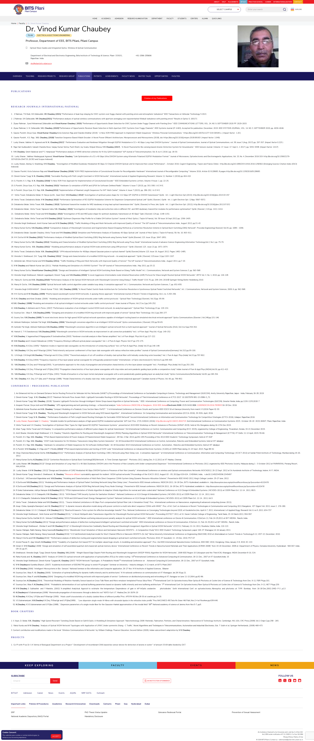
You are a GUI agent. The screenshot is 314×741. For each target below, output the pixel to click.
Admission (119, 19)
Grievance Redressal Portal (169, 712)
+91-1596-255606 (143, 55)
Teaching (30, 76)
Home (94, 19)
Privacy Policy (288, 737)
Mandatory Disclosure (94, 716)
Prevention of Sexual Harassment (246, 712)
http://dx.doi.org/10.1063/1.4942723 (171, 421)
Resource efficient (73, 474)
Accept (56, 736)
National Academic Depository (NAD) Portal (30, 716)
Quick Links (216, 19)
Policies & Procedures (39, 704)
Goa (125, 704)
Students (182, 19)
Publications (84, 76)
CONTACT (298, 2)
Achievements (111, 76)
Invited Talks (144, 76)
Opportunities (161, 76)
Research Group (66, 76)
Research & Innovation (137, 19)
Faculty (170, 19)
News (50, 693)
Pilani (30, 35)
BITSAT (243, 2)
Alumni (205, 19)
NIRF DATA (86, 693)
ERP (13, 712)
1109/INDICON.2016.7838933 (209, 405)
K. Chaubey (44, 421)
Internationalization (282, 2)
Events (62, 693)
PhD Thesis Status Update (96, 712)
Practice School (256, 2)
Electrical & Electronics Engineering (53, 35)
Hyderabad (136, 704)
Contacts (107, 704)
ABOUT (216, 2)
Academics (106, 19)
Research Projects (47, 76)
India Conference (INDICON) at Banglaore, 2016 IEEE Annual (142, 405)
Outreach (101, 693)
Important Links (18, 704)
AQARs (73, 693)
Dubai (147, 704)
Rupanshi (31, 421)
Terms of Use (298, 737)
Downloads (94, 704)
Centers (194, 19)
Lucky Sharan (21, 421)
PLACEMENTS (233, 2)
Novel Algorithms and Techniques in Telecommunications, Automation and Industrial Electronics (173, 625)
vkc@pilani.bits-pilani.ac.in (41, 63)
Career (268, 2)
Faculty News (128, 76)
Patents (98, 76)
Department (157, 19)
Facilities (176, 76)
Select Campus (224, 9)
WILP (224, 2)
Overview (17, 76)
